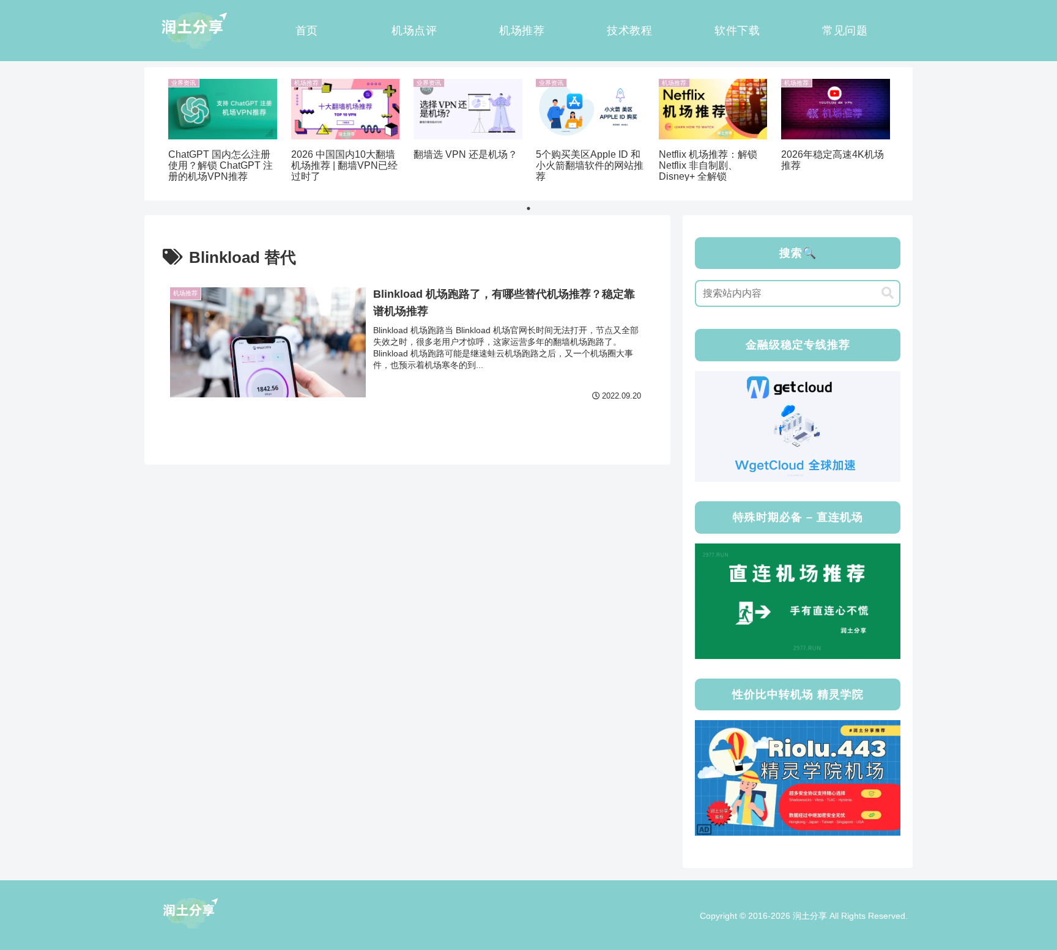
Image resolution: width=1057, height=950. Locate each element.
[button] (888, 293)
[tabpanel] (222, 132)
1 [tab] (528, 208)
